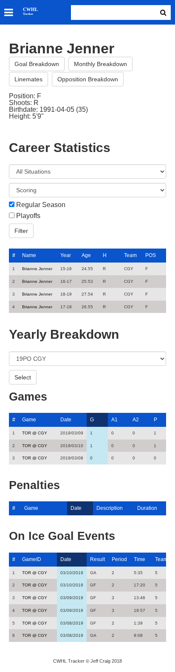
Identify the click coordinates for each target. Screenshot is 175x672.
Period (119, 559)
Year (65, 255)
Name (29, 255)
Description (109, 508)
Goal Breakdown (36, 64)
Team (130, 255)
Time (139, 559)
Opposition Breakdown (87, 79)
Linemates (28, 79)
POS (150, 255)
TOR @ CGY (34, 433)
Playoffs (28, 216)
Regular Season (40, 205)
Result (97, 559)
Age (86, 255)
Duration (147, 508)
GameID (31, 559)
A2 (136, 420)
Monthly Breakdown (100, 64)
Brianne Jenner (37, 268)
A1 (114, 420)
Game (29, 420)
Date (65, 420)
